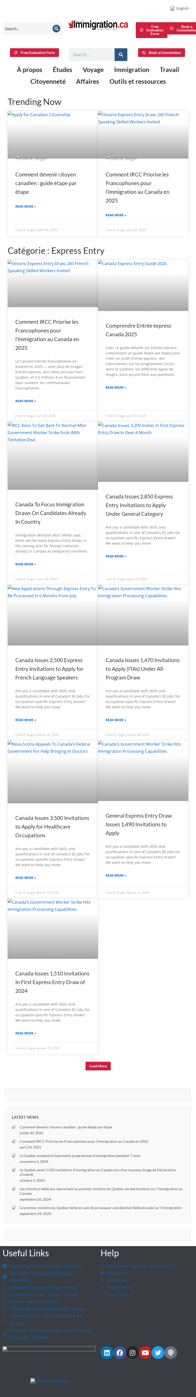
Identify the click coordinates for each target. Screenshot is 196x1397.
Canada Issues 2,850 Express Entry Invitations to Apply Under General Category (139, 505)
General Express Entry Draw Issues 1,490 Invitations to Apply (139, 824)
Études (62, 69)
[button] (98, 1066)
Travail (169, 69)
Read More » (25, 206)
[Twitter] (158, 1352)
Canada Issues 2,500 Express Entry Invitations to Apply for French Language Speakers (49, 668)
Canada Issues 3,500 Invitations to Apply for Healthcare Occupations (52, 826)
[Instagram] (132, 1352)
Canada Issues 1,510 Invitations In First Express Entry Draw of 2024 (52, 982)
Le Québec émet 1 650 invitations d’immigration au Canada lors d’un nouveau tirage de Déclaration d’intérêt (98, 1172)
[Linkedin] (107, 1352)
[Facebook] (119, 1352)
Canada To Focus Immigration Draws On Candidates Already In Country (50, 513)
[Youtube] (145, 1352)
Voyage (93, 69)
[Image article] (14, 1127)
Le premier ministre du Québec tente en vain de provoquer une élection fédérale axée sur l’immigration (101, 1207)
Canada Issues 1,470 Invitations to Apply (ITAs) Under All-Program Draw (143, 668)
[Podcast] (170, 1352)
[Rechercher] (121, 54)
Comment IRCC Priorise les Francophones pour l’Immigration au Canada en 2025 (84, 1141)
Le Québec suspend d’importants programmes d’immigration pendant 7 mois (80, 1155)
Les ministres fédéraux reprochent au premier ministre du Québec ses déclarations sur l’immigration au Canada (101, 1191)
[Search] (56, 28)
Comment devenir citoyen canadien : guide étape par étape (46, 183)
